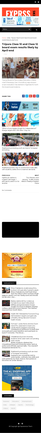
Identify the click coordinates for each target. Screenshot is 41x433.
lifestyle (12, 405)
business (6, 401)
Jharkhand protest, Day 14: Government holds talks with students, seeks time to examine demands (19, 168)
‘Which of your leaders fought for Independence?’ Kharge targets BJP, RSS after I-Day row (19, 129)
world (13, 408)
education (15, 401)
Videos (5, 408)
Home (4, 38)
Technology (29, 405)
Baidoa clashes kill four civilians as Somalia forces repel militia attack (22, 302)
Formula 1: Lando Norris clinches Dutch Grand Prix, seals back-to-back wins (24, 325)
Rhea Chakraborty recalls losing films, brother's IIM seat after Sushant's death (25, 289)
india (8, 38)
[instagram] (35, 2)
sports (20, 405)
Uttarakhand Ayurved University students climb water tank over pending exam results (25, 339)
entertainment (26, 401)
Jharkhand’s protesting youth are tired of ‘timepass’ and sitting (20, 149)
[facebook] (38, 2)
